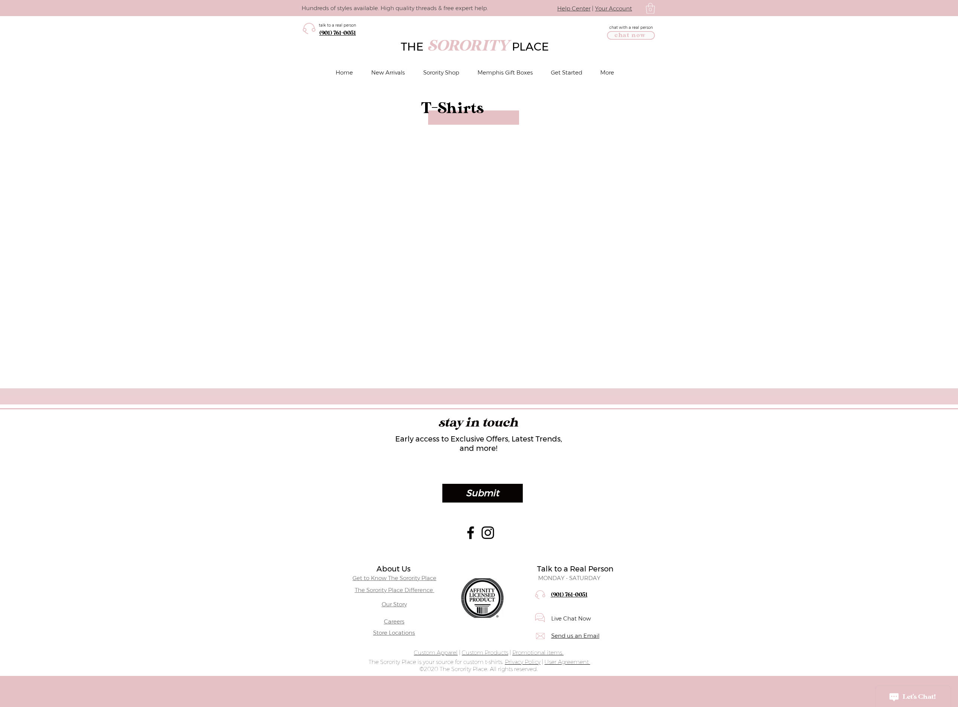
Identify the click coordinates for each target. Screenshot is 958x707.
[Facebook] (470, 532)
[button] (650, 8)
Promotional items (538, 652)
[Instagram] (487, 532)
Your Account (613, 8)
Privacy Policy (522, 661)
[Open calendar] (633, 470)
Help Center (574, 8)
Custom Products (485, 652)
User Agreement (567, 661)
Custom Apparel (436, 652)
